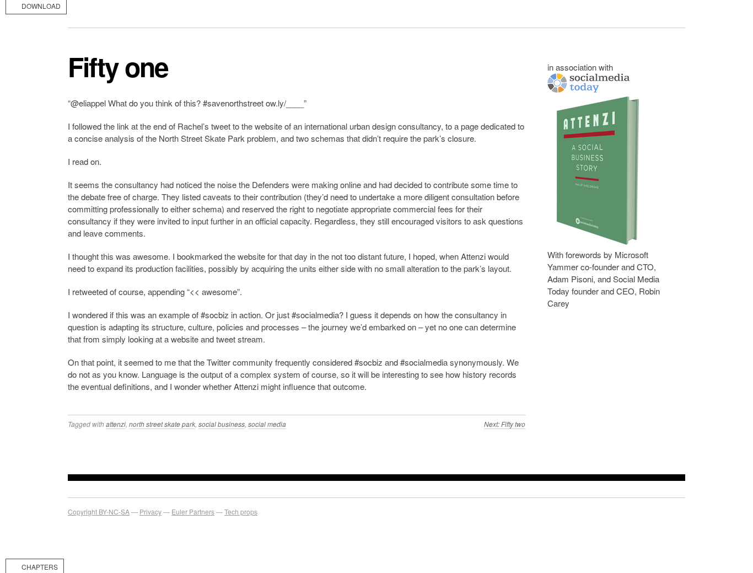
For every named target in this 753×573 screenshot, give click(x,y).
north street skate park (162, 424)
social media (267, 424)
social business (221, 424)
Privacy (150, 511)
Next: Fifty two (504, 424)
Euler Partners (192, 511)
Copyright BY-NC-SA (99, 511)
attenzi (116, 424)
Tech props (240, 511)
